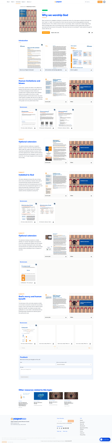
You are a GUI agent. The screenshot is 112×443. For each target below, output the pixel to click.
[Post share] (92, 32)
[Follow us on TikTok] (61, 428)
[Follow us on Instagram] (57, 428)
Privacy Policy (69, 423)
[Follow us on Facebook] (65, 428)
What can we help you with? (61, 362)
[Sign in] (104, 2)
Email (21, 362)
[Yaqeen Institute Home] (58, 2)
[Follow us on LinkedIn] (68, 428)
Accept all (4, 440)
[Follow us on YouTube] (63, 428)
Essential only (10, 440)
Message (21, 367)
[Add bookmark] (89, 32)
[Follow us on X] (59, 428)
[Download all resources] (41, 70)
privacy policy (23, 437)
